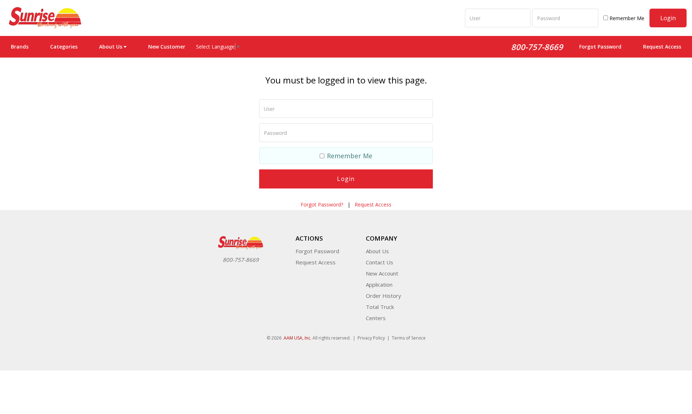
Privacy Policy (371, 338)
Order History (383, 295)
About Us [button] (110, 46)
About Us (377, 251)
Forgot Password (600, 46)
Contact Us (379, 262)
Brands (19, 46)
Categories (63, 46)
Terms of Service (409, 338)
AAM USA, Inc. (297, 338)
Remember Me (626, 18)
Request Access (662, 46)
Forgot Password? (322, 204)
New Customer (166, 46)
